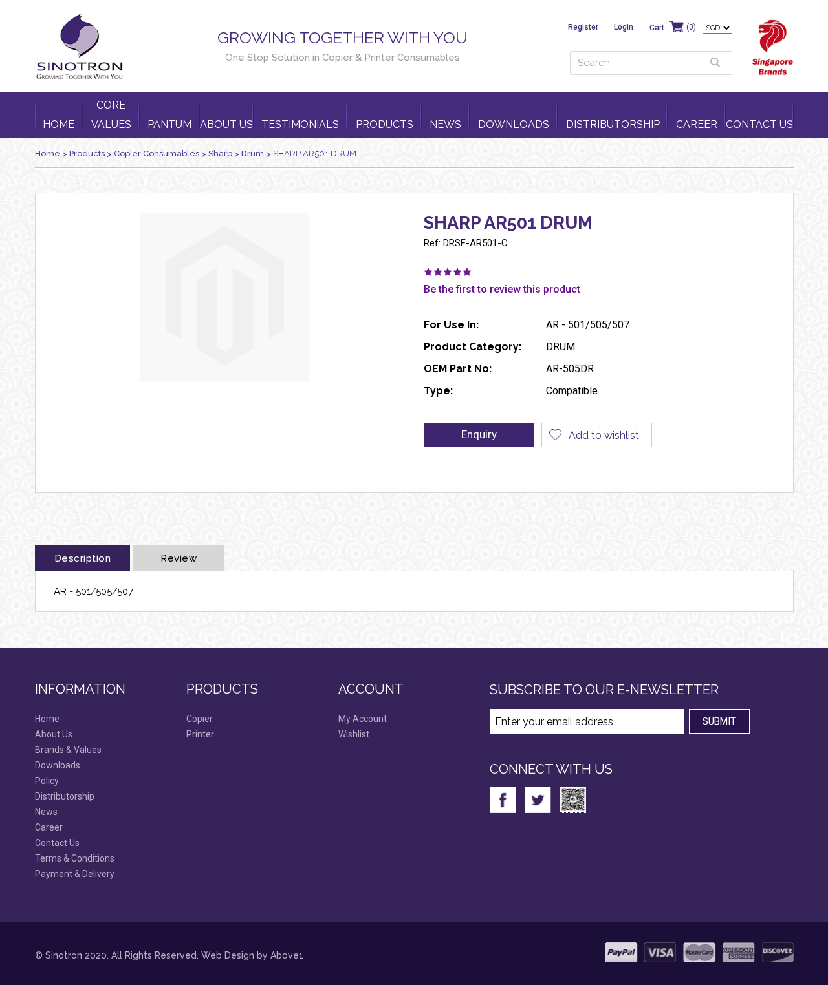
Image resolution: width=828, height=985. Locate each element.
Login (623, 27)
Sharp (220, 153)
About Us (226, 124)
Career (696, 124)
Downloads (513, 124)
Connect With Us (551, 769)
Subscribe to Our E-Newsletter (604, 689)
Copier (199, 719)
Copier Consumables (156, 153)
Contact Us (759, 124)
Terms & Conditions (74, 858)
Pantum (169, 124)
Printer (200, 734)
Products (384, 124)
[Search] (715, 62)
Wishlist (353, 734)
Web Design (227, 955)
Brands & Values (68, 750)
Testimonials (300, 124)
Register (583, 27)
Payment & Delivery (74, 874)
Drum (252, 153)
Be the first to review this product (502, 289)
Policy (47, 781)
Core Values (111, 115)
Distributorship (613, 124)
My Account (362, 719)
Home (58, 124)
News (445, 124)
